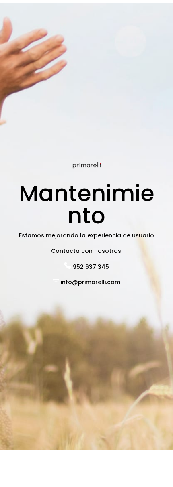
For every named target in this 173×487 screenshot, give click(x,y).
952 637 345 (90, 267)
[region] (86, 414)
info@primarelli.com (89, 282)
